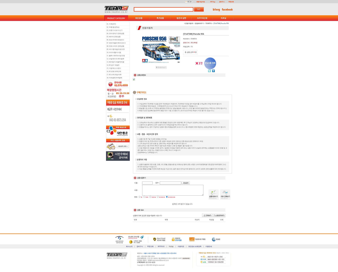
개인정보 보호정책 (194, 246)
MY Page (212, 2)
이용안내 (209, 246)
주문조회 (231, 2)
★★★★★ (171, 197)
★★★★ (162, 197)
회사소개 (129, 246)
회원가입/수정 (200, 2)
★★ (146, 197)
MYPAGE (161, 246)
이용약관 (181, 246)
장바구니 (221, 2)
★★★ (154, 197)
